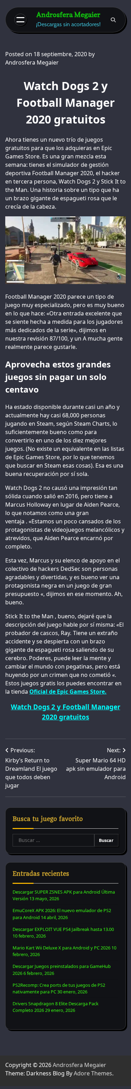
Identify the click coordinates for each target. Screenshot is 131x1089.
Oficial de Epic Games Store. (68, 691)
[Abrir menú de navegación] (20, 20)
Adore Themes (93, 1073)
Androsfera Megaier (68, 14)
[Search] (113, 20)
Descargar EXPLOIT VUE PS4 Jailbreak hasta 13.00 (63, 929)
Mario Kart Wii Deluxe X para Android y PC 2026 (61, 948)
